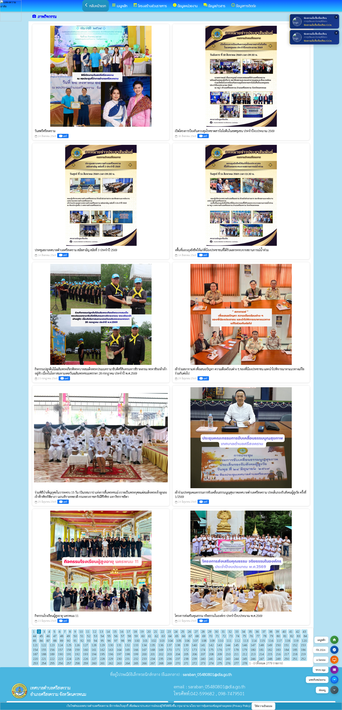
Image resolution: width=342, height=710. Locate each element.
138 (177, 645)
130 (110, 645)
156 (52, 650)
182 (269, 650)
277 (236, 663)
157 (60, 650)
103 (162, 640)
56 (115, 636)
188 (43, 654)
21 (155, 631)
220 (35, 659)
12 (94, 631)
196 (110, 654)
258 (77, 663)
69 (203, 636)
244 (236, 659)
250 (286, 659)
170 (169, 650)
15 (114, 631)
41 (290, 631)
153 (303, 645)
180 (253, 650)
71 (217, 636)
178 (236, 650)
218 (294, 654)
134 (144, 645)
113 (245, 640)
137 (169, 645)
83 (298, 636)
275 (219, 663)
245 (244, 659)
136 (161, 645)
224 (68, 659)
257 (68, 663)
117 (279, 640)
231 (127, 659)
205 (186, 654)
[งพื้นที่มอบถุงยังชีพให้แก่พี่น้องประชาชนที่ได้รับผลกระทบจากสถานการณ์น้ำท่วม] (241, 194)
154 (35, 650)
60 (142, 636)
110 (220, 640)
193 (85, 654)
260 (94, 663)
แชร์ (65, 136)
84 (305, 636)
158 (68, 650)
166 (135, 650)
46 (48, 636)
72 (224, 636)
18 (135, 631)
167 (144, 650)
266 (144, 663)
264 (127, 663)
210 (228, 654)
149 (269, 645)
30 (216, 631)
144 (228, 645)
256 (60, 663)
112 (237, 640)
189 (52, 654)
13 (101, 631)
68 (197, 636)
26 (189, 631)
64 (170, 636)
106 (187, 640)
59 (136, 636)
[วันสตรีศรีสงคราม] (101, 75)
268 (161, 663)
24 (175, 631)
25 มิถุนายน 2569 (45, 501)
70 (210, 636)
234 (152, 659)
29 (209, 631)
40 (284, 631)
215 (269, 654)
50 (75, 636)
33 (236, 631)
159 (77, 650)
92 (82, 640)
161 (94, 650)
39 (277, 631)
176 (219, 650)
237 (177, 659)
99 (129, 640)
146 (244, 645)
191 (68, 654)
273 (202, 663)
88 (54, 640)
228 (102, 659)
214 (261, 654)
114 (254, 640)
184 (286, 650)
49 (68, 636)
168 (152, 650)
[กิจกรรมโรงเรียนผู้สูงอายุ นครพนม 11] (101, 560)
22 (162, 631)
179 (244, 650)
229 (110, 659)
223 (60, 659)
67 (190, 636)
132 (127, 645)
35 (250, 631)
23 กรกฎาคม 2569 (46, 378)
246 (253, 659)
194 (94, 654)
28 (202, 631)
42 (297, 631)
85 (34, 640)
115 (262, 640)
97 (115, 640)
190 (60, 654)
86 (41, 640)
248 (269, 659)
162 (102, 650)
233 (144, 659)
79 (271, 636)
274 (211, 663)
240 (202, 659)
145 (236, 645)
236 (169, 659)
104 (170, 640)
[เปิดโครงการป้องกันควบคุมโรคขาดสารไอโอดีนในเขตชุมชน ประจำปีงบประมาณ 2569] (241, 75)
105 (178, 640)
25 (182, 631)
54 (102, 636)
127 (85, 645)
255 (52, 663)
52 (88, 636)
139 (186, 645)
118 (287, 640)
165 (127, 650)
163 (110, 650)
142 (211, 645)
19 (142, 631)
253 (35, 663)
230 (119, 659)
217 (286, 654)
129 (102, 645)
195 (102, 654)
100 (136, 640)
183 (278, 650)
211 (236, 654)
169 (161, 650)
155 (43, 650)
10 (81, 631)
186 (303, 650)
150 (278, 645)
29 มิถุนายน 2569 (185, 378)
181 (261, 650)
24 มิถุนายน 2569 (185, 501)
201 (152, 654)
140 (194, 645)
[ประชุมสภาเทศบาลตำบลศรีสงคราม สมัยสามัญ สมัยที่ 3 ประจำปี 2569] (101, 194)
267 (152, 663)
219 (303, 654)
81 (285, 636)
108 (203, 640)
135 (152, 645)
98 (122, 640)
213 (253, 654)
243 (228, 659)
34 (243, 631)
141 (202, 645)
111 (229, 640)
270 (177, 663)
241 (211, 659)
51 (82, 636)
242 (219, 659)
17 (128, 631)
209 (219, 654)
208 (211, 654)
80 (278, 636)
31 (223, 631)
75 (244, 636)
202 (161, 654)
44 (34, 636)
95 (102, 640)
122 (43, 645)
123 (52, 645)
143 (219, 645)
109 (212, 640)
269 (169, 663)
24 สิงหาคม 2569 (45, 136)
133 (135, 645)
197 (119, 654)
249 (278, 659)
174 (202, 650)
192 (77, 654)
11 (87, 631)
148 (261, 645)
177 (228, 650)
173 (194, 650)
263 (119, 663)
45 (41, 636)
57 (122, 636)
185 (294, 650)
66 (183, 636)
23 (169, 631)
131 (119, 645)
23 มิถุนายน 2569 (45, 620)
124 (60, 645)
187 (35, 654)
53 (95, 636)
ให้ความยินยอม (263, 706)
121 (35, 645)
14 (108, 631)
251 (294, 659)
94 (95, 640)
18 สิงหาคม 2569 (185, 136)
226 (85, 659)
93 (88, 640)
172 (186, 650)
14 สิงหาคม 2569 (45, 255)
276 (228, 663)
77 (258, 636)
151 (286, 645)
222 (52, 659)
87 (48, 640)
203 (169, 654)
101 (145, 640)
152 (294, 645)
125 (68, 645)
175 (211, 650)
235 (161, 659)
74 (237, 636)
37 (263, 631)
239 (194, 659)
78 (264, 636)
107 (195, 640)
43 (304, 631)
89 (61, 640)
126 (77, 645)
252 (303, 659)
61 (149, 636)
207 (202, 654)
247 (261, 659)
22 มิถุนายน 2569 (185, 620)
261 (102, 663)
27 (196, 631)
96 (109, 640)
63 (163, 636)
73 (230, 636)
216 (278, 654)
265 (135, 663)
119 (296, 640)
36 (257, 631)
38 (270, 631)
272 (194, 663)
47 (54, 636)
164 (119, 650)
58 (129, 636)
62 (156, 636)
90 (68, 640)
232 (135, 659)
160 (85, 650)
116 (270, 640)
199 (135, 654)
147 (253, 645)
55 (109, 636)
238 (186, 659)
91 (75, 640)
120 (304, 640)
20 (148, 631)
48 (61, 636)
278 (244, 663)
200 (144, 654)
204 (177, 654)
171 (177, 650)
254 (43, 663)
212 (244, 654)
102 (153, 640)
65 (176, 636)
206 (194, 654)
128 (94, 645)
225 (77, 659)
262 (110, 663)
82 (291, 636)
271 (186, 663)
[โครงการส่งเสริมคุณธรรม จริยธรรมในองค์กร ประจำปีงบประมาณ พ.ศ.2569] (241, 560)
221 (43, 659)
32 (230, 631)
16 (121, 631)
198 (127, 654)
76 (251, 636)
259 (85, 663)
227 (94, 659)
